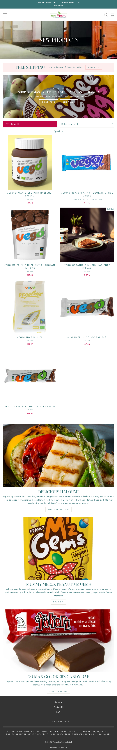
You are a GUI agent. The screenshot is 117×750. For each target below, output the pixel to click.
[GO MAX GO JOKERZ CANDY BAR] (58, 640)
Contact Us (58, 707)
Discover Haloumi (58, 509)
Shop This (48, 102)
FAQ (58, 712)
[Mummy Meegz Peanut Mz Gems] (58, 548)
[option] (58, 4)
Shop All (69, 102)
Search (58, 702)
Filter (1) (15, 124)
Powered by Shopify (58, 747)
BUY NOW (58, 602)
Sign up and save (58, 721)
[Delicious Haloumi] (58, 455)
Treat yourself (58, 691)
